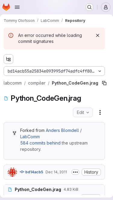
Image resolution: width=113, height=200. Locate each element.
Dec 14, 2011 (56, 172)
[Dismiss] (97, 35)
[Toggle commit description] (75, 172)
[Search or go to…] (89, 7)
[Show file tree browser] (8, 59)
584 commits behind (40, 142)
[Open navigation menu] (17, 7)
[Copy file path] (104, 83)
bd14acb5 (33, 172)
